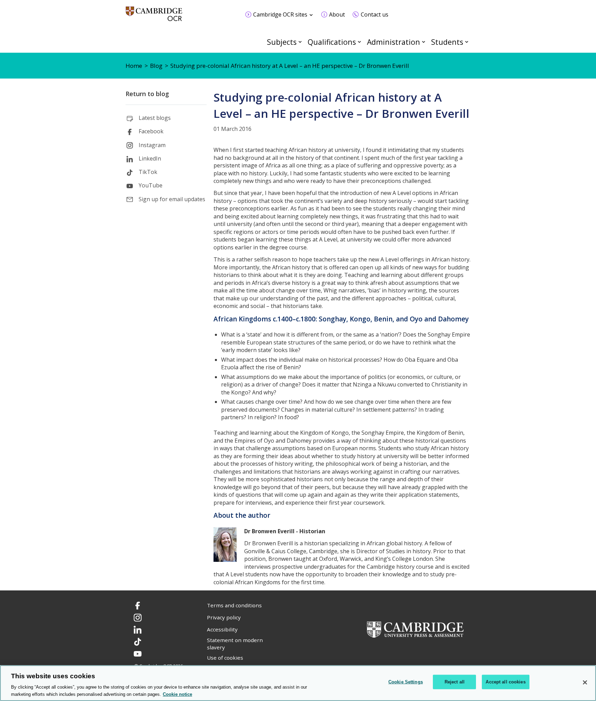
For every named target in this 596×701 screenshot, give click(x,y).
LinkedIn (150, 158)
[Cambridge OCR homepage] (154, 17)
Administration (393, 42)
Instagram (152, 145)
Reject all (455, 681)
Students (447, 42)
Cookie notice (177, 694)
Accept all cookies (505, 681)
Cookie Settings (405, 681)
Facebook (151, 131)
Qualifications (332, 42)
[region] (298, 683)
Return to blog (147, 94)
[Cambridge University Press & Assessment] (415, 628)
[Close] (585, 682)
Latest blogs (155, 118)
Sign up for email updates (172, 199)
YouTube (150, 185)
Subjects (282, 42)
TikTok (148, 172)
